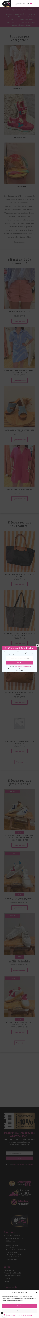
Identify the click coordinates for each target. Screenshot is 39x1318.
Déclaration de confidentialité (24, 1315)
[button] (36, 1292)
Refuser (19, 1311)
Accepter (19, 1306)
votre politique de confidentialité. (23, 666)
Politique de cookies (11, 1315)
